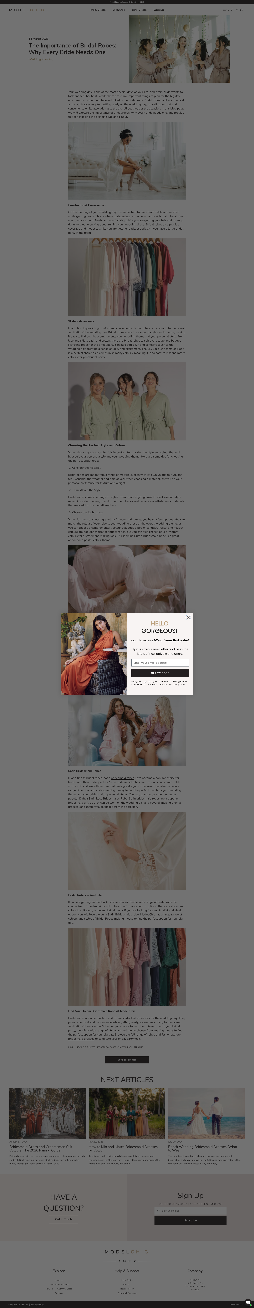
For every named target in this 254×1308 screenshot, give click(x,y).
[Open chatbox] (248, 1302)
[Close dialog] (188, 617)
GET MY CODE (160, 673)
